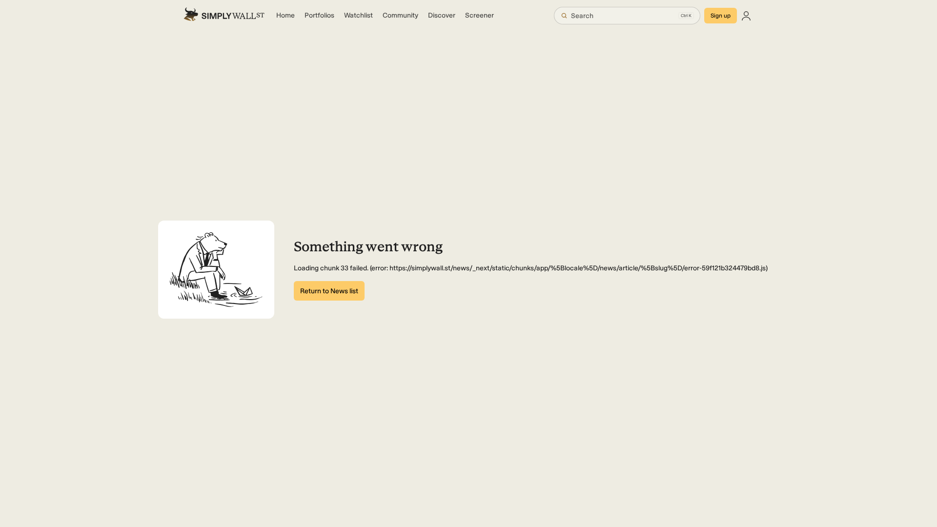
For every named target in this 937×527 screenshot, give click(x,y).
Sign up (721, 15)
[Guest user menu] (746, 15)
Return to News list (329, 291)
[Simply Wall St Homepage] (224, 15)
